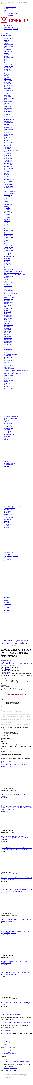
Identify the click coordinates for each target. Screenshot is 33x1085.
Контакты (7, 10)
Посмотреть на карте (10, 1068)
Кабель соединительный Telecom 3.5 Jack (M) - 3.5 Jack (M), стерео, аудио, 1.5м (16, 878)
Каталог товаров (6, 35)
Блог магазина (8, 27)
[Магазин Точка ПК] (14, 22)
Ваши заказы (8, 1050)
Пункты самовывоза (10, 8)
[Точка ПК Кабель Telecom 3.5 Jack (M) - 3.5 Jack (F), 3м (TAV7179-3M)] (16, 665)
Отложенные (8, 1052)
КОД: (2, 662)
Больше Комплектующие (13, 271)
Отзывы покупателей (11, 29)
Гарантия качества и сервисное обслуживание (15, 1022)
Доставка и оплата (10, 7)
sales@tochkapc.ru (9, 1066)
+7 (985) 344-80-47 (6, 33)
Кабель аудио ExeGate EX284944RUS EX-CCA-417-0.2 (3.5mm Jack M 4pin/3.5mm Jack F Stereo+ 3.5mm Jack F (16, 837)
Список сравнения (10, 1053)
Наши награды (12, 13)
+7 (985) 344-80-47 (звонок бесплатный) (16, 1061)
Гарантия (11, 15)
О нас (6, 1041)
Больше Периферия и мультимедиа (16, 370)
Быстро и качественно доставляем (11, 1014)
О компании (8, 25)
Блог (5, 1044)
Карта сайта (8, 1042)
